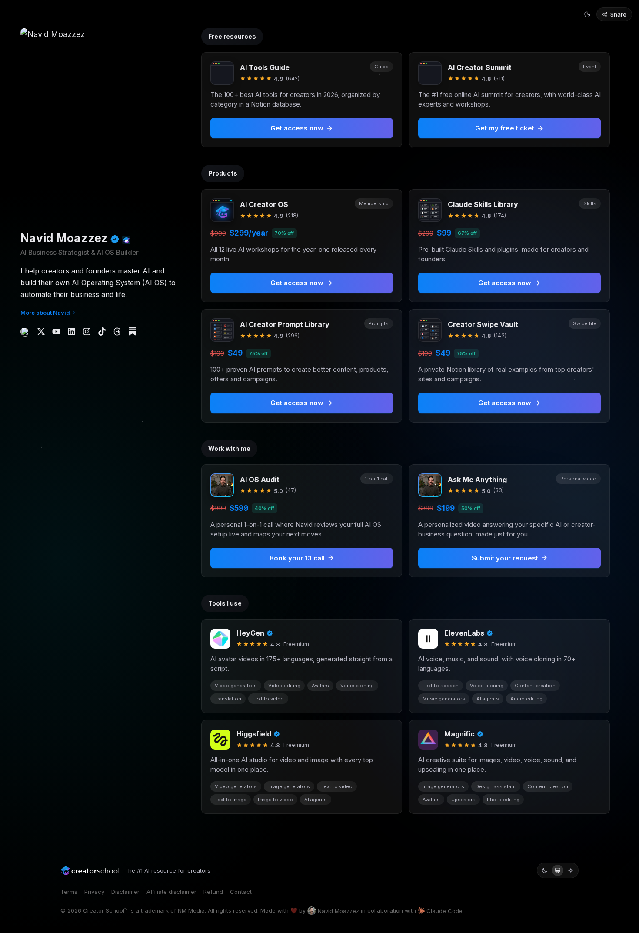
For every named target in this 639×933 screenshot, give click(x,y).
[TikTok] (102, 331)
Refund (213, 891)
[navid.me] (25, 332)
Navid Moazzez (338, 910)
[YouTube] (56, 331)
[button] (301, 245)
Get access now (296, 283)
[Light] (570, 870)
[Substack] (132, 331)
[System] (557, 870)
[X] (41, 331)
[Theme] (587, 14)
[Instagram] (87, 331)
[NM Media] (126, 240)
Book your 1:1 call (297, 558)
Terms (68, 891)
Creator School (103, 910)
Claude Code (444, 910)
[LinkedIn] (71, 331)
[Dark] (544, 870)
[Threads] (117, 331)
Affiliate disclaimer (171, 891)
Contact (241, 891)
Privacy (94, 891)
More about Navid (45, 312)
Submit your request (505, 558)
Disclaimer (125, 891)
